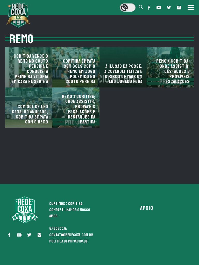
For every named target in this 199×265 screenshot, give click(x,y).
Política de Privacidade (68, 241)
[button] (149, 7)
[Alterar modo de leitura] (127, 7)
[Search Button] (141, 7)
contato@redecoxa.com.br (71, 235)
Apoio (146, 208)
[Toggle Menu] (191, 7)
